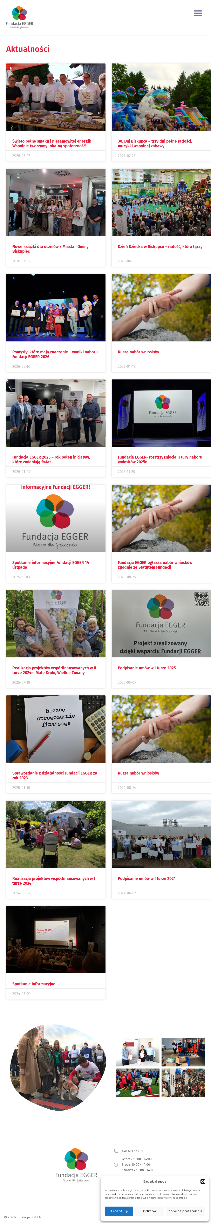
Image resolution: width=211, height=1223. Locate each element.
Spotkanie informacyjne (33, 984)
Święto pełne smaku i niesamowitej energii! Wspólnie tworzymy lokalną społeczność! (51, 143)
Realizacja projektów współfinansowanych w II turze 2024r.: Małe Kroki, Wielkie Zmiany (54, 670)
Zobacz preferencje (185, 1211)
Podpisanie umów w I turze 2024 (147, 878)
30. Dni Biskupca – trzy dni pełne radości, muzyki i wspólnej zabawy (155, 143)
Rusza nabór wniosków (138, 352)
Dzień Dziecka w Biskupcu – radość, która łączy (160, 246)
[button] (203, 1181)
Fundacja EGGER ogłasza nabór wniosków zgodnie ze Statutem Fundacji (155, 565)
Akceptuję (119, 1211)
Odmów (150, 1211)
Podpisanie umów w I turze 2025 (147, 668)
